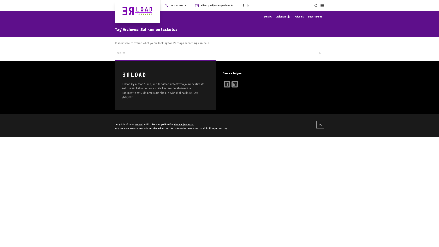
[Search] (316, 5)
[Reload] (137, 11)
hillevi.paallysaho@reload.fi (216, 5)
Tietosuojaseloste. (184, 124)
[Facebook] (243, 5)
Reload (139, 124)
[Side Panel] (321, 5)
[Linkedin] (248, 5)
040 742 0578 (178, 5)
